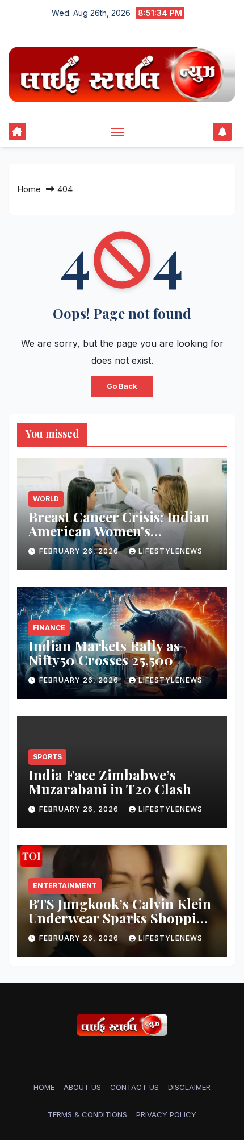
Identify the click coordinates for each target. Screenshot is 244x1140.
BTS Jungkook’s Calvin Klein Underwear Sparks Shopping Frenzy (120, 917)
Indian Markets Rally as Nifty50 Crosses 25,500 (104, 652)
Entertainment (65, 885)
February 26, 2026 (80, 551)
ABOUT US (82, 1087)
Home (29, 189)
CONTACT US (134, 1087)
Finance (49, 627)
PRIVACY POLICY (166, 1114)
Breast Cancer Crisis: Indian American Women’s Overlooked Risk (118, 530)
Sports (47, 756)
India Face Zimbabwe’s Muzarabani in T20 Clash (109, 781)
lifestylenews (170, 551)
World (46, 498)
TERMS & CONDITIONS (87, 1114)
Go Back (122, 386)
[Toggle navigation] (117, 132)
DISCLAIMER (189, 1087)
